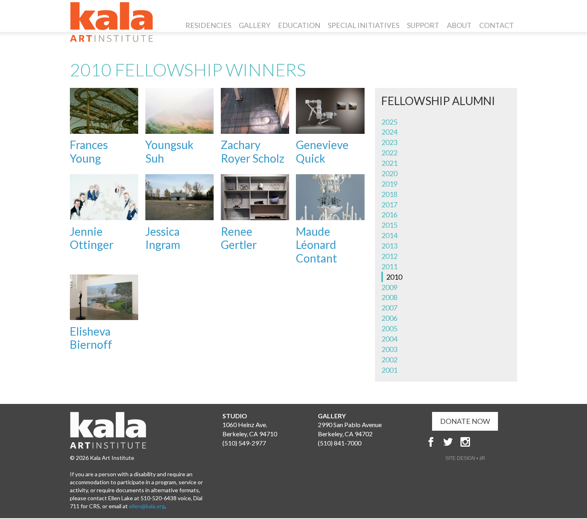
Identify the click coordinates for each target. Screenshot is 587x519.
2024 (389, 131)
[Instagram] (465, 442)
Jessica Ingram (162, 238)
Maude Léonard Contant (316, 245)
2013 (389, 245)
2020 (389, 173)
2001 (389, 370)
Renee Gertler (239, 238)
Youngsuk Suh (169, 151)
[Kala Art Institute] (111, 22)
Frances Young (89, 151)
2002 (389, 359)
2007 (389, 307)
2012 (389, 256)
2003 (389, 349)
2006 (389, 318)
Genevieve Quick (322, 151)
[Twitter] (448, 442)
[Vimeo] (499, 442)
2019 (389, 183)
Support (423, 25)
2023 (389, 142)
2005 (389, 328)
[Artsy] (482, 442)
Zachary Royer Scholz (252, 151)
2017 (389, 204)
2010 (394, 276)
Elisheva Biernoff (91, 338)
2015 (389, 225)
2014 (389, 235)
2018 (389, 194)
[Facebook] (431, 442)
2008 (389, 297)
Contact (496, 25)
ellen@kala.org (147, 506)
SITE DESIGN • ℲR (465, 458)
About (459, 25)
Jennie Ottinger (91, 238)
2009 (389, 287)
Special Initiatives (363, 25)
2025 (389, 121)
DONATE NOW (465, 421)
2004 (389, 338)
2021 (389, 163)
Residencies (208, 25)
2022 (389, 152)
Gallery (254, 25)
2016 (389, 214)
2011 (389, 266)
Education (299, 25)
